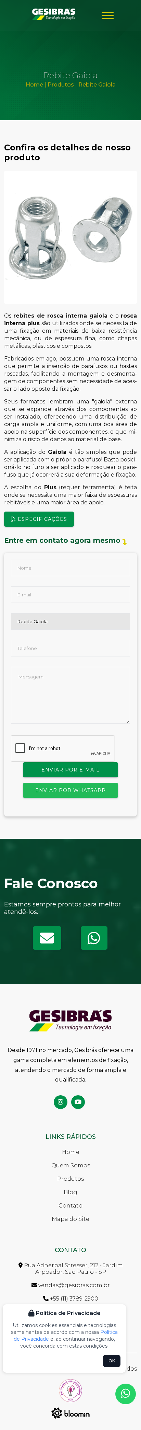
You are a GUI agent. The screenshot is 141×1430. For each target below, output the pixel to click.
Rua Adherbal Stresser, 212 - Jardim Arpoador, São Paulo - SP (73, 1268)
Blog (70, 1192)
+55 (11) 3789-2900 (73, 1298)
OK (111, 1360)
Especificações (41, 519)
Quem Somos (70, 1165)
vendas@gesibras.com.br (73, 1285)
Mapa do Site (70, 1219)
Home (34, 84)
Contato (70, 1205)
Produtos (60, 84)
